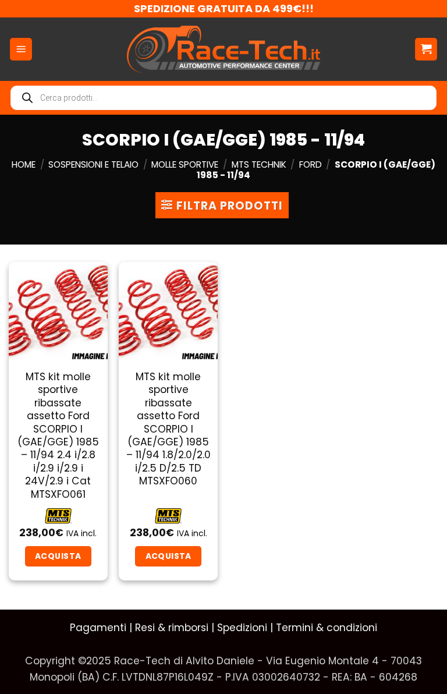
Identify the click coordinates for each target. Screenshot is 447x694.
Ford (310, 164)
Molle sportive (184, 164)
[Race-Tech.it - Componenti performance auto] (223, 49)
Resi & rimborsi (171, 628)
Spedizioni (242, 628)
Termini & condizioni (326, 628)
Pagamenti (98, 628)
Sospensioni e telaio (93, 164)
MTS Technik (259, 164)
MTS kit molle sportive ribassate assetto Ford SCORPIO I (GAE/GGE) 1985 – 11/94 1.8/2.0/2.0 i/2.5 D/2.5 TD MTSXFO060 (168, 429)
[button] (21, 49)
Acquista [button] (58, 556)
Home (24, 164)
